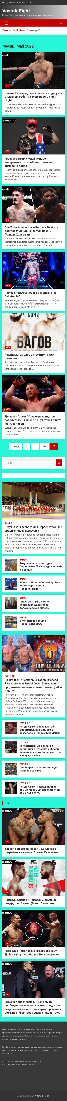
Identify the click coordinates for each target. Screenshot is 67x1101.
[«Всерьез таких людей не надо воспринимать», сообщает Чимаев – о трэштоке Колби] (33, 135)
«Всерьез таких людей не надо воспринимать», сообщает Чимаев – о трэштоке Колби (30, 162)
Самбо (8, 523)
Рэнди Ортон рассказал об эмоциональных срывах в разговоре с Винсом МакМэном (39, 729)
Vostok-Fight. (16, 10)
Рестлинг (10, 676)
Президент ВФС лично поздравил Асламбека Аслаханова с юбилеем (34, 604)
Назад (15, 446)
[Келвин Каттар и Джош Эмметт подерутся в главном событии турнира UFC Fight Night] (33, 70)
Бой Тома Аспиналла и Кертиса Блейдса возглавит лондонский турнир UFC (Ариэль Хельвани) (32, 231)
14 (44, 446)
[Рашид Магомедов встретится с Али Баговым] (33, 331)
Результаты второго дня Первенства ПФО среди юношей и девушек (40, 566)
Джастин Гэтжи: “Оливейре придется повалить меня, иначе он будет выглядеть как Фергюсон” (33, 420)
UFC (7, 86)
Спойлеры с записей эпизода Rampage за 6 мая (38, 769)
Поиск (59, 462)
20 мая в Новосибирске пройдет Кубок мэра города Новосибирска (40, 585)
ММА (8, 285)
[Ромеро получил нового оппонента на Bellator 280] (33, 270)
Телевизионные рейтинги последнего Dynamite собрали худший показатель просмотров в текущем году (40, 750)
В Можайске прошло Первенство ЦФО (32, 622)
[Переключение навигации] (6, 23)
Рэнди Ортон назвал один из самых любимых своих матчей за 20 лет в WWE (39, 789)
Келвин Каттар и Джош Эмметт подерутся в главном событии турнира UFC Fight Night (33, 97)
